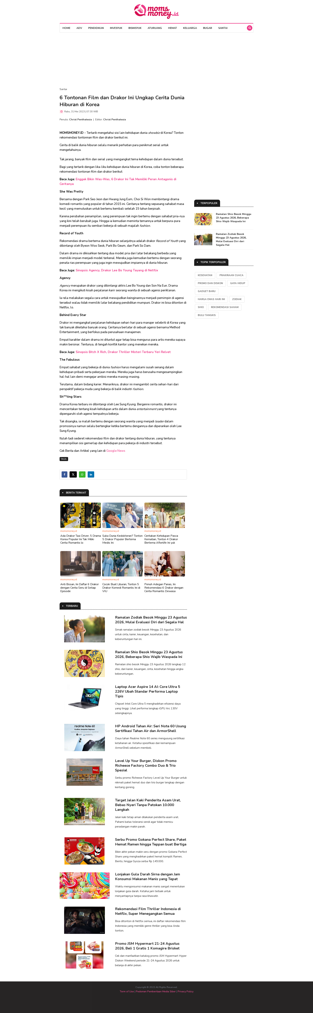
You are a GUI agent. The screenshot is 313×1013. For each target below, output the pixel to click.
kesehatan (205, 275)
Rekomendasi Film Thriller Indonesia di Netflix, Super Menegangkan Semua (148, 911)
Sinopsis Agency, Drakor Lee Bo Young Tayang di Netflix (117, 270)
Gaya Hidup (237, 283)
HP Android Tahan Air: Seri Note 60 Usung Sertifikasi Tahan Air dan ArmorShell (150, 728)
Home (66, 28)
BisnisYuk (134, 28)
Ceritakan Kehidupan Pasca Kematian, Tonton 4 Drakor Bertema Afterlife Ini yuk (161, 539)
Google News (115, 451)
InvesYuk (116, 28)
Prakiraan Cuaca (231, 275)
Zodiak (237, 299)
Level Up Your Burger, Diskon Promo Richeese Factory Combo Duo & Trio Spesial (146, 765)
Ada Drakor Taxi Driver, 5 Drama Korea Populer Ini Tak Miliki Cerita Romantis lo (80, 539)
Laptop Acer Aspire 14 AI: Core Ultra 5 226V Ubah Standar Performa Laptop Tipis (147, 691)
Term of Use (127, 991)
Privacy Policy (185, 991)
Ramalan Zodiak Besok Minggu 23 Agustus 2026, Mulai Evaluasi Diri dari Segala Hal (151, 620)
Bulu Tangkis (207, 315)
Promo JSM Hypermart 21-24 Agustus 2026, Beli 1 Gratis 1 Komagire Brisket (147, 946)
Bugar (207, 28)
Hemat (172, 28)
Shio (201, 307)
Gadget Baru (207, 291)
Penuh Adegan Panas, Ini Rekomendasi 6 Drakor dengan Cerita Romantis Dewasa (163, 587)
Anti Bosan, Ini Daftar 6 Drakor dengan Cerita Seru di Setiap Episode (79, 587)
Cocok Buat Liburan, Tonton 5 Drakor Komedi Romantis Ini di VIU (121, 587)
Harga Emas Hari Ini (211, 299)
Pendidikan (96, 28)
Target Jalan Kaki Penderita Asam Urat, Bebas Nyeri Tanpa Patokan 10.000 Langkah (148, 805)
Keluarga (190, 28)
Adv (79, 28)
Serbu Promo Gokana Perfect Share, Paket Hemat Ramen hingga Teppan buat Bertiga (150, 842)
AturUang (155, 28)
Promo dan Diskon (210, 283)
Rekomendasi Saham (225, 307)
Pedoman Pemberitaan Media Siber (156, 991)
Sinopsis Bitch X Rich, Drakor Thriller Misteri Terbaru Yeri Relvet (123, 352)
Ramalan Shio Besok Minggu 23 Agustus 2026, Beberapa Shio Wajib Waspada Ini (149, 654)
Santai (223, 28)
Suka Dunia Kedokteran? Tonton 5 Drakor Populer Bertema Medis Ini (122, 539)
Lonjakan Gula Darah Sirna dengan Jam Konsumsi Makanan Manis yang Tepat (147, 876)
